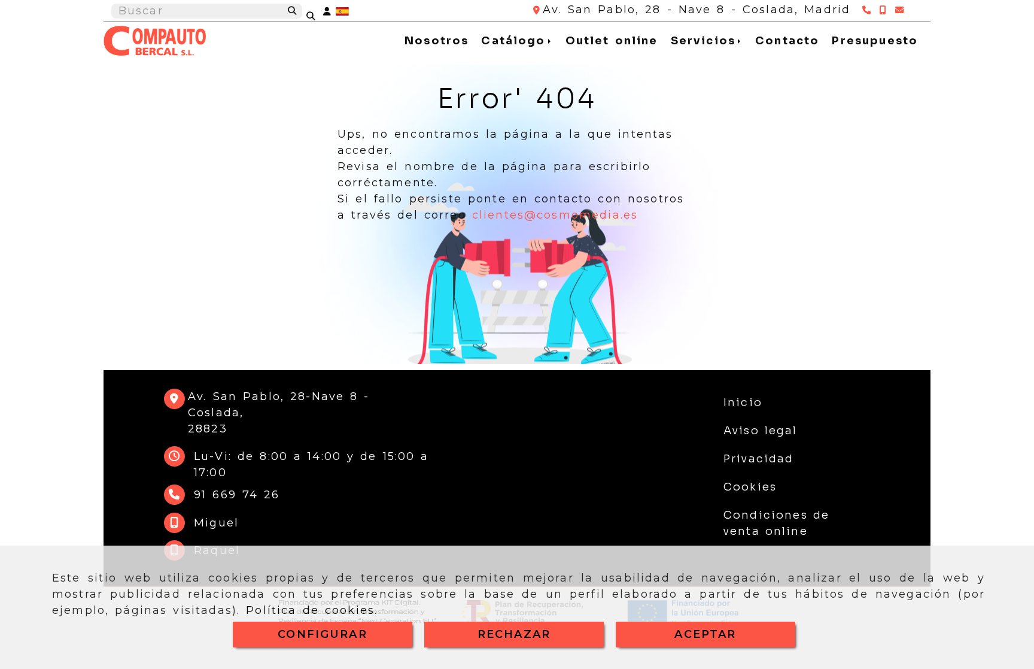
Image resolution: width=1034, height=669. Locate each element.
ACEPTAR (705, 634)
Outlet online (611, 40)
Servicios (706, 40)
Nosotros (437, 40)
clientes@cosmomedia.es (555, 215)
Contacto (787, 40)
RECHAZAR (514, 634)
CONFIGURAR (322, 634)
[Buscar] (318, 11)
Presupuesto (875, 40)
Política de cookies (310, 610)
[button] (327, 11)
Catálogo (516, 40)
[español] (342, 10)
